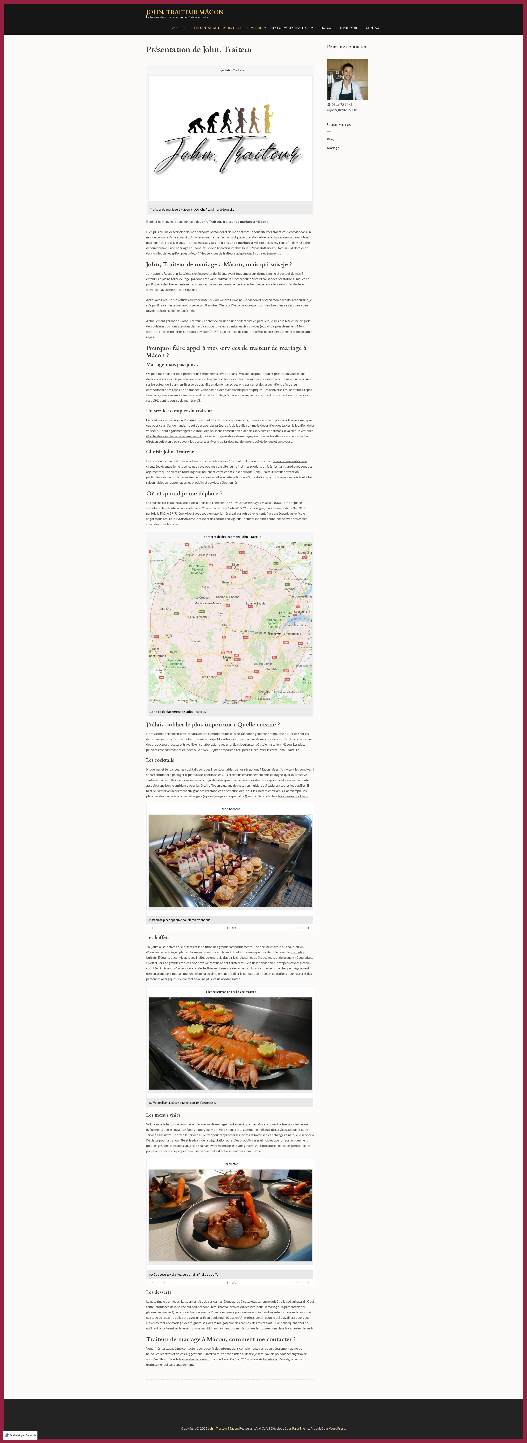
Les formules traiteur (290, 27)
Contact (373, 27)
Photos (324, 27)
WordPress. (337, 1428)
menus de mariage (214, 1124)
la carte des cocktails (293, 796)
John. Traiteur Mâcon (185, 12)
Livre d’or (348, 27)
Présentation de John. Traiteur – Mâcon (228, 27)
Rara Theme (300, 1428)
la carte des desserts (299, 1328)
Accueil (178, 27)
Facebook (270, 1359)
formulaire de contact (194, 1359)
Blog (330, 139)
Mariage (333, 148)
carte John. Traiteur (283, 750)
